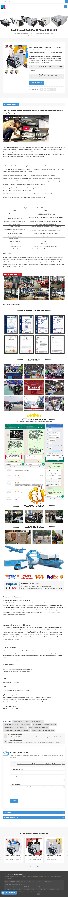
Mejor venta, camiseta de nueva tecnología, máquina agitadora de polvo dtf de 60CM (54, 855)
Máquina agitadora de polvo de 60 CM (44, 34)
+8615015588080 (13, 872)
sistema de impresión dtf (30, 889)
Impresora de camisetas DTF (44, 881)
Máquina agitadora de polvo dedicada (38, 727)
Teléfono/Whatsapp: (16, 777)
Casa (15, 34)
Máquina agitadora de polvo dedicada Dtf (15, 727)
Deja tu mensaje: (16, 784)
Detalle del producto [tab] (11, 104)
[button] (28, 866)
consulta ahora (36, 82)
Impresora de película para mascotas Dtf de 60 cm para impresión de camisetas (25, 887)
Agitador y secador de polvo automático (48, 889)
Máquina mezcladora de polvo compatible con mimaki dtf (28, 721)
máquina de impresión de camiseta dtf (15, 884)
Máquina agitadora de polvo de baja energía (44, 724)
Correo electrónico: (17, 769)
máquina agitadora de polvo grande (26, 881)
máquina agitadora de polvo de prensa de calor (17, 730)
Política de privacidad (21, 894)
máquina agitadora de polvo (25, 34)
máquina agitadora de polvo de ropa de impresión (17, 724)
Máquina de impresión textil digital (13, 889)
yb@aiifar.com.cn (18, 874)
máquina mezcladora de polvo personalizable (43, 730)
